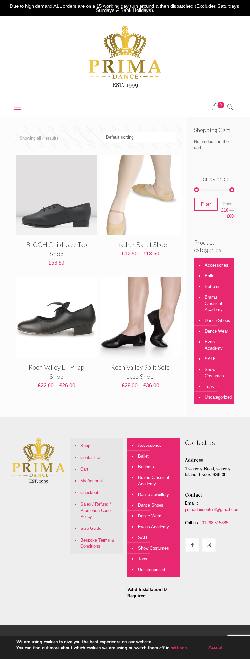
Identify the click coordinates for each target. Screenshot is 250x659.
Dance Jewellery (153, 494)
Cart (84, 469)
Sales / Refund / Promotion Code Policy (95, 510)
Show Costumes (214, 372)
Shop (85, 445)
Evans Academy (214, 344)
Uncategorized (217, 397)
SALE (210, 358)
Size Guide (90, 528)
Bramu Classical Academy (214, 303)
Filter (206, 204)
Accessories (216, 265)
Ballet (210, 275)
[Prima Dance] (125, 57)
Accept (215, 647)
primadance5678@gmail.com (212, 509)
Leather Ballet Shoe (140, 244)
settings (179, 648)
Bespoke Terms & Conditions (97, 543)
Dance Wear (216, 331)
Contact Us (91, 457)
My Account (91, 480)
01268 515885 (214, 522)
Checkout (89, 492)
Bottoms (213, 286)
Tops (209, 386)
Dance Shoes (217, 320)
